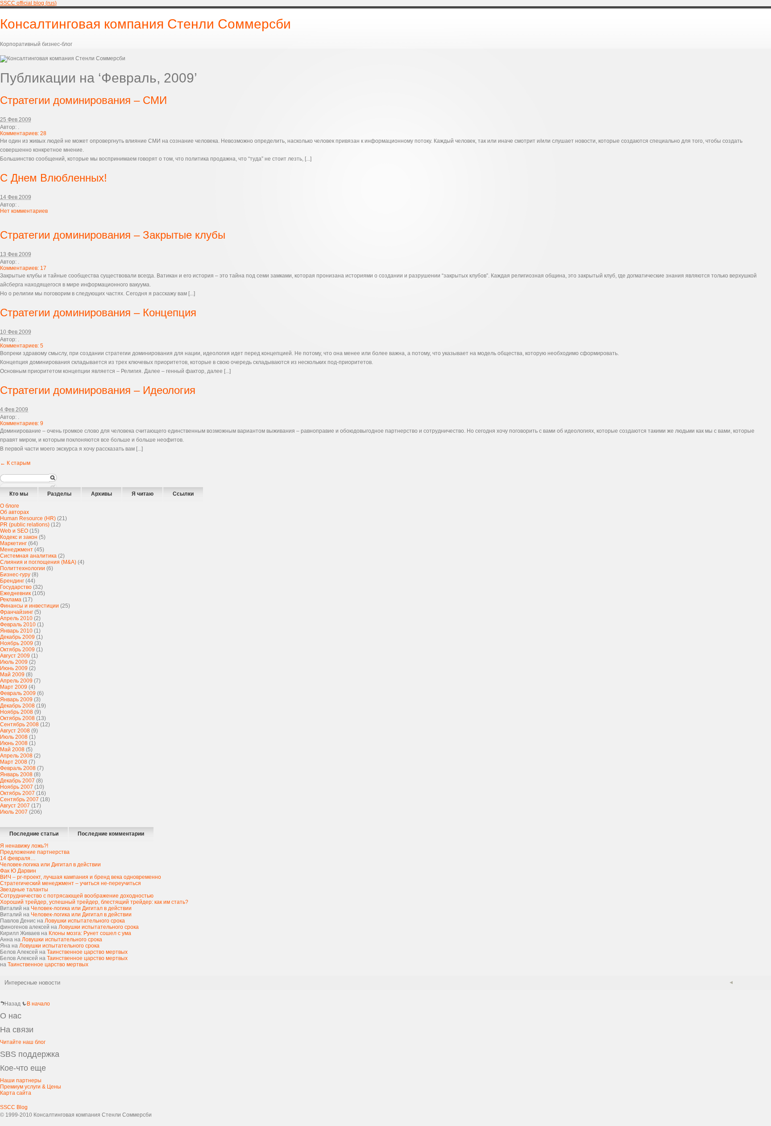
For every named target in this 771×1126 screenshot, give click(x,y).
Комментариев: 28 (23, 133)
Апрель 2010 (16, 618)
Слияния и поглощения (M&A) (38, 562)
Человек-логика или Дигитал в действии (50, 864)
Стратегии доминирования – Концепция (98, 312)
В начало (38, 1004)
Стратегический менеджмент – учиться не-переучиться (70, 883)
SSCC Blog (14, 1107)
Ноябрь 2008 (16, 712)
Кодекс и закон (18, 537)
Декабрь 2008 (17, 706)
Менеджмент (16, 549)
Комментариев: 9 (21, 423)
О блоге (9, 506)
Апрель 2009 (16, 681)
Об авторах (14, 512)
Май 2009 (12, 674)
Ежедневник (15, 593)
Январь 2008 (16, 774)
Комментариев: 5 (21, 346)
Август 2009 (15, 656)
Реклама (10, 599)
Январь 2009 (16, 699)
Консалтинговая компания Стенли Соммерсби (145, 24)
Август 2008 (15, 731)
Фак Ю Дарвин (18, 871)
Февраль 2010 (18, 624)
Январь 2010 (16, 631)
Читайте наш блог (23, 1042)
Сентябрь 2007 (19, 799)
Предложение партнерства (35, 852)
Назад (12, 1004)
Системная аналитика (28, 556)
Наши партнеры (20, 1080)
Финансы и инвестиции (29, 606)
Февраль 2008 (18, 768)
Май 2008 (12, 749)
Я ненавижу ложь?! (24, 846)
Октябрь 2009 (17, 649)
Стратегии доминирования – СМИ (83, 100)
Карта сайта (15, 1093)
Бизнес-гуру (15, 574)
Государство (16, 587)
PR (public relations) (25, 525)
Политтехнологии (22, 568)
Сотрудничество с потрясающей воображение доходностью (76, 896)
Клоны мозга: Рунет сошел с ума (90, 933)
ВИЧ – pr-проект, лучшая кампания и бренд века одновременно (80, 877)
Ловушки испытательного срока (85, 921)
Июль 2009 (14, 662)
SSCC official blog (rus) (28, 3)
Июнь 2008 (14, 743)
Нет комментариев (24, 211)
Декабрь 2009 (17, 637)
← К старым (15, 463)
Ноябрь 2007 (16, 787)
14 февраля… (18, 858)
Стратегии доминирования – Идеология (97, 390)
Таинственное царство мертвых (87, 952)
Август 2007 (15, 806)
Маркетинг (13, 543)
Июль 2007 (14, 812)
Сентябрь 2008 (19, 724)
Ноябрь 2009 (16, 643)
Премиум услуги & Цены (30, 1087)
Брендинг (12, 581)
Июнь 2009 (14, 668)
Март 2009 (13, 687)
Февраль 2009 (18, 693)
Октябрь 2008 (17, 718)
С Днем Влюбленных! (53, 178)
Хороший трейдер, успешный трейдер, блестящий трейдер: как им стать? (94, 902)
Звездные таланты (24, 889)
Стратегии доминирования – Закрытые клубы (112, 235)
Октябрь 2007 (17, 793)
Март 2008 (13, 762)
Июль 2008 (14, 737)
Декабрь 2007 (17, 781)
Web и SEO (14, 531)
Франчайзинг (16, 612)
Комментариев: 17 (23, 268)
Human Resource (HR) (28, 518)
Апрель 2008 (16, 756)
